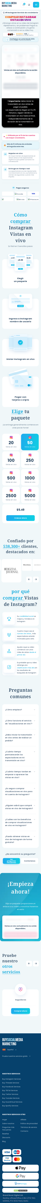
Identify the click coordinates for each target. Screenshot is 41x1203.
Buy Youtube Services (10, 1098)
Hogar (4, 1119)
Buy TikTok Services (10, 1090)
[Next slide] (36, 579)
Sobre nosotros (8, 1123)
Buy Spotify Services (10, 1106)
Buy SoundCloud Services (12, 1102)
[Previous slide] (29, 579)
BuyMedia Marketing (3, 4)
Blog (4, 1141)
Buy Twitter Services (10, 1094)
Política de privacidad (29, 1123)
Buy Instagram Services (11, 1079)
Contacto (24, 1131)
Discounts (6, 1137)
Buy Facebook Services (11, 1087)
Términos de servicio (28, 1127)
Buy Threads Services (10, 1083)
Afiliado (23, 1119)
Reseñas (5, 1134)
